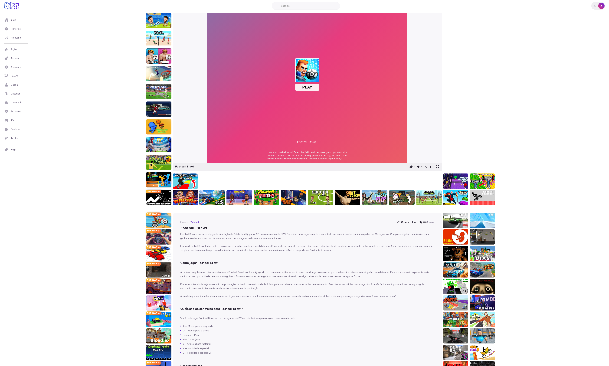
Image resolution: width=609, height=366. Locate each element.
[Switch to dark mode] (598, 6)
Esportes (184, 222)
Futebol (195, 222)
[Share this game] (426, 166)
